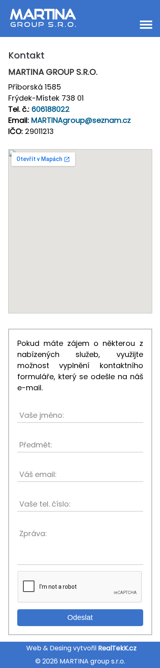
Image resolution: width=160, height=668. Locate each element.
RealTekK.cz (117, 648)
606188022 (51, 109)
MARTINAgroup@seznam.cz (81, 120)
